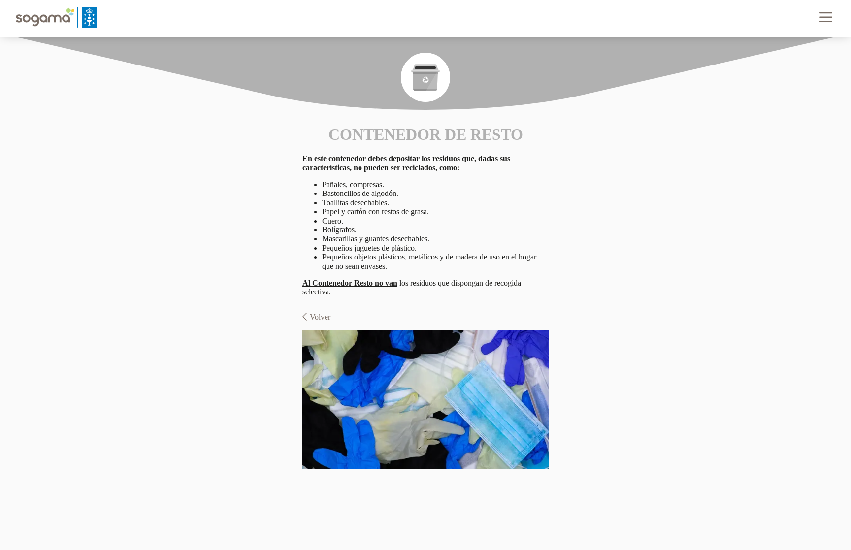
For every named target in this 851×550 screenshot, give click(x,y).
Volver (320, 317)
